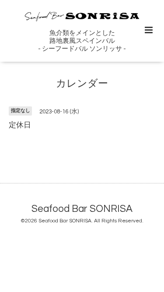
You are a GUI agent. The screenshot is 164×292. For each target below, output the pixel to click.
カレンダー (82, 84)
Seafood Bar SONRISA (82, 209)
